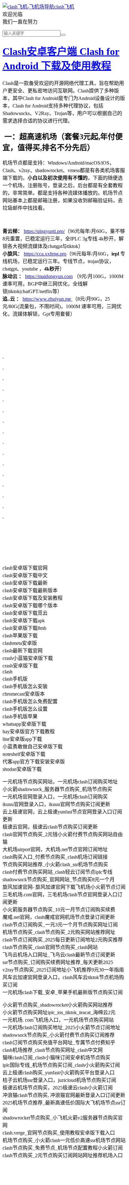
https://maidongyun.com (49, 276)
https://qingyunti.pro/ (44, 231)
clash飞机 (64, 6)
